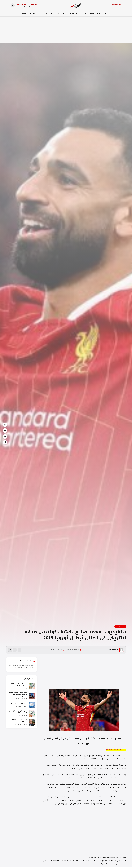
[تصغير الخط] (15, 650)
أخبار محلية (73, 13)
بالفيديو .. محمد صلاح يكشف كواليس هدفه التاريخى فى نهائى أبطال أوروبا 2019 (21, 666)
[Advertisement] (78, 28)
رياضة (65, 13)
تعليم (40, 13)
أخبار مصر (83, 13)
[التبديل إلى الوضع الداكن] (13, 5)
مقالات (24, 13)
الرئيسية (107, 13)
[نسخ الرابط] (10, 650)
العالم (58, 13)
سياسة (99, 13)
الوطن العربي (49, 13)
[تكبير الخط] (19, 650)
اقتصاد (92, 13)
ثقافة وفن (32, 13)
